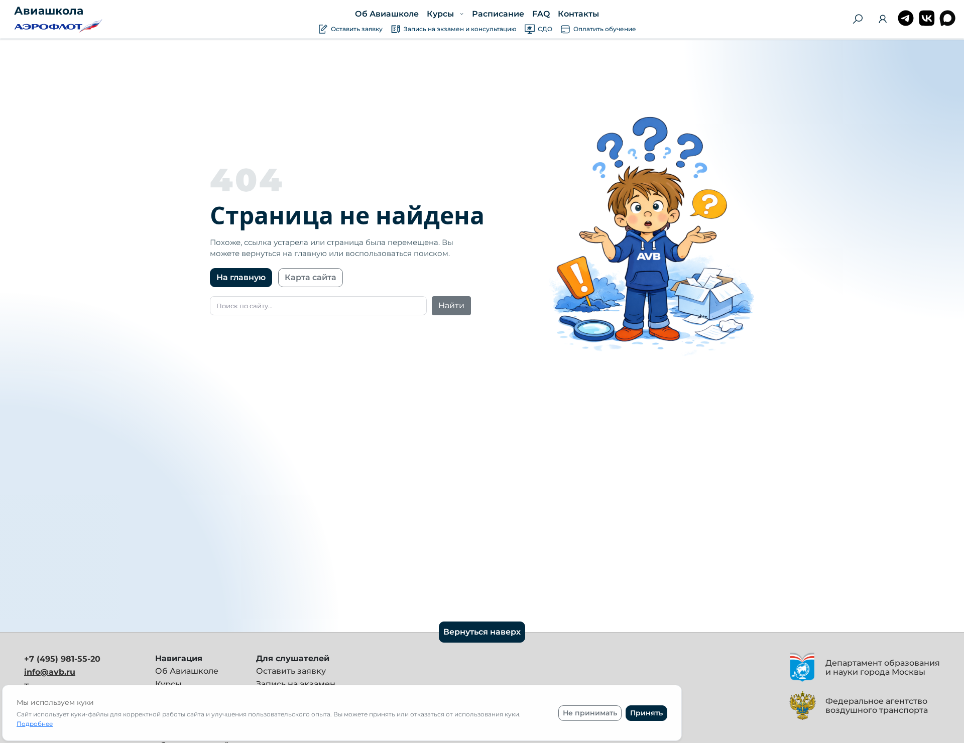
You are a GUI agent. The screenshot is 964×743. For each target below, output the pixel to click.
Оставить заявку (291, 671)
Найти (451, 305)
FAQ (540, 14)
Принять (646, 712)
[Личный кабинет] (883, 21)
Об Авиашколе (387, 14)
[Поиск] (857, 19)
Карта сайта (310, 277)
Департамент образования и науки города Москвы (882, 667)
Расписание (497, 14)
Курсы (168, 684)
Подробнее (35, 723)
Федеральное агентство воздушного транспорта (876, 705)
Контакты (577, 14)
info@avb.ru (49, 672)
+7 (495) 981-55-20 (62, 659)
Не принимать (590, 712)
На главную (241, 277)
